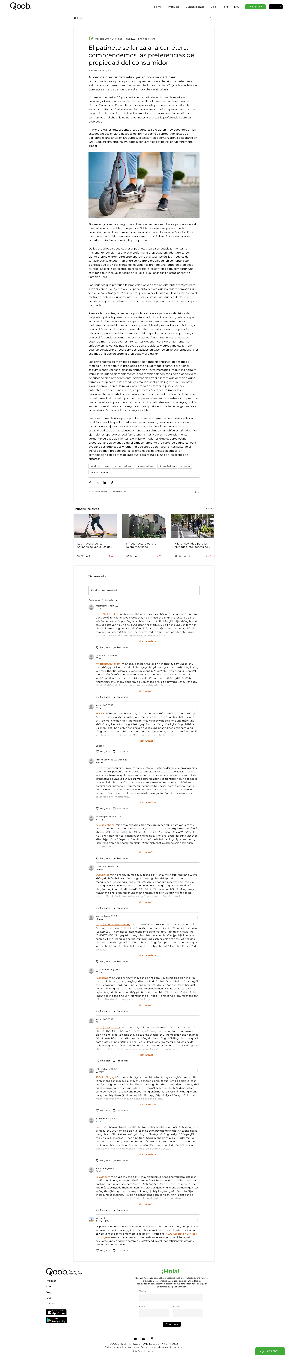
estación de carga (99, 472)
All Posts (79, 18)
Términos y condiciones (154, 1347)
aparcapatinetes (146, 466)
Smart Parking (167, 466)
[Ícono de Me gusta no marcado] (98, 647)
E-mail (142, 1306)
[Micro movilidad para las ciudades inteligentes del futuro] (192, 526)
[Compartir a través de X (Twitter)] (97, 482)
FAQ (48, 1297)
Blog (48, 1292)
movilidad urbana (99, 466)
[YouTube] (135, 1339)
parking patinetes (123, 466)
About (49, 1286)
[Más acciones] (198, 39)
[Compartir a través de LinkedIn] (104, 482)
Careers (50, 1303)
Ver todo (210, 508)
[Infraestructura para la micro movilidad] (144, 526)
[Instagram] (152, 1339)
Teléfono (176, 1306)
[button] (210, 18)
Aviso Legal (176, 1347)
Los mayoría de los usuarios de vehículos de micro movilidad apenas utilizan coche (94, 545)
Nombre (142, 1291)
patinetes (185, 466)
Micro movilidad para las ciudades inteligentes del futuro (192, 545)
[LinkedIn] (143, 1339)
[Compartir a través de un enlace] (112, 482)
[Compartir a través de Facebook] (89, 482)
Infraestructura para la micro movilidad (141, 545)
